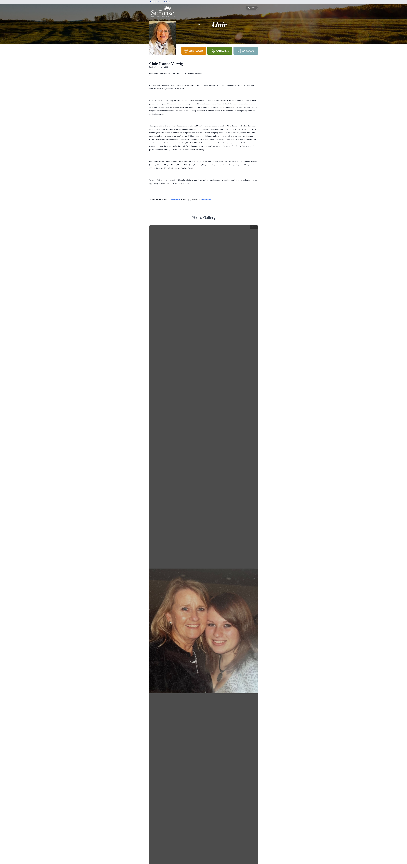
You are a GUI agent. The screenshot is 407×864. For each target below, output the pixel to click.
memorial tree (174, 199)
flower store (206, 199)
